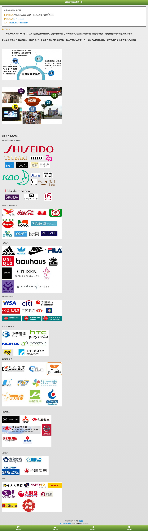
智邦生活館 (62, 523)
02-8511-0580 (18, 19)
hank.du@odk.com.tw (19, 23)
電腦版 (81, 521)
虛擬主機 (69, 523)
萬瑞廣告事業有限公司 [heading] (74, 2)
